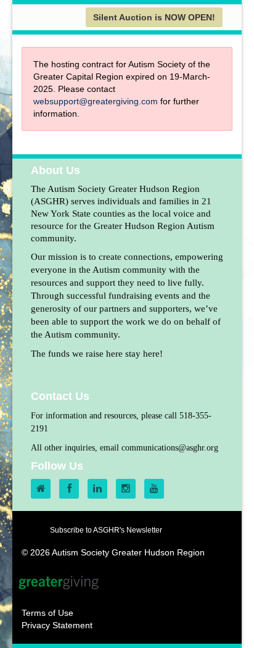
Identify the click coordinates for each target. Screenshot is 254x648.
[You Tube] (157, 489)
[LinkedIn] (100, 489)
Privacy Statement (57, 625)
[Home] (44, 489)
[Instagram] (129, 489)
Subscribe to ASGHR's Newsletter (106, 530)
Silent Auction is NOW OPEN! (154, 17)
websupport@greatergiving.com (95, 101)
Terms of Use (47, 613)
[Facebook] (72, 489)
